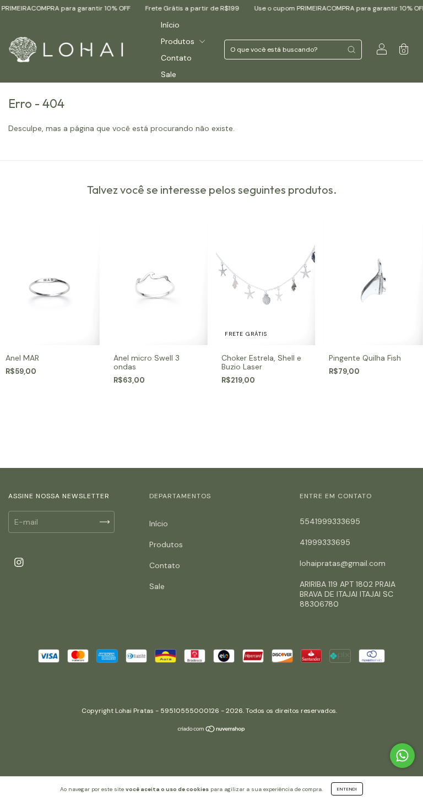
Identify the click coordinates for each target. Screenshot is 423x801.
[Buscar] (351, 49)
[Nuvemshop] (211, 730)
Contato (176, 58)
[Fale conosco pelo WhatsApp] (402, 755)
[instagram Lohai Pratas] (19, 562)
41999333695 (325, 542)
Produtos (179, 41)
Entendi (347, 789)
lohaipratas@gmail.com (343, 563)
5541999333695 (330, 521)
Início (170, 25)
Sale (168, 74)
